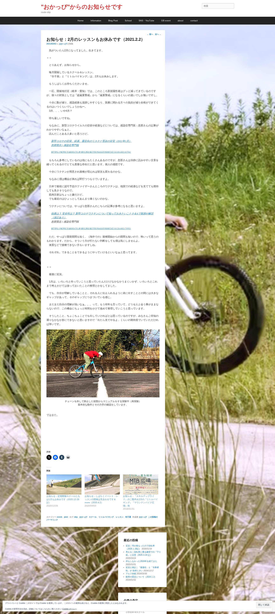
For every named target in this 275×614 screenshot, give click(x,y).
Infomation (96, 20)
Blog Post (113, 20)
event (59, 517)
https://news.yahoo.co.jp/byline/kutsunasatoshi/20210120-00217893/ (91, 228)
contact (194, 20)
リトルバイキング (106, 517)
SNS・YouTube (146, 20)
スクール (93, 517)
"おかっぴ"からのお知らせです (82, 7)
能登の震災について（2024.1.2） (141, 577)
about (180, 20)
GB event (166, 20)
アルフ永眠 (131, 573)
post (66, 517)
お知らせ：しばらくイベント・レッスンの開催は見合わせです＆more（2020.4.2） (101, 499)
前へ (150, 34)
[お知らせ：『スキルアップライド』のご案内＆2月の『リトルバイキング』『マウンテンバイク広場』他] (140, 484)
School (128, 20)
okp (76, 517)
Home (81, 20)
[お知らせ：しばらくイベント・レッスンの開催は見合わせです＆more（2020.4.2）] (102, 484)
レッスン (119, 517)
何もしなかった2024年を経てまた (141, 561)
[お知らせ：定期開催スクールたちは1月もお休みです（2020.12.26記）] (64, 484)
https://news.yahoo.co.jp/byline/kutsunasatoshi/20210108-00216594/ (91, 152)
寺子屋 (128, 517)
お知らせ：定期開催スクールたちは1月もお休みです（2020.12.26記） (63, 499)
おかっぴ (63, 44)
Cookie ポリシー (69, 609)
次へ (158, 34)
